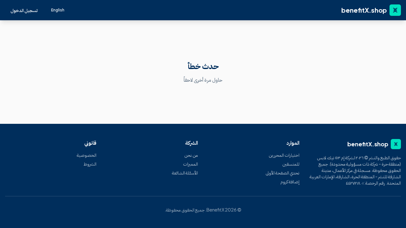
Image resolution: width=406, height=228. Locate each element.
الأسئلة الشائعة (185, 172)
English (57, 10)
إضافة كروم (289, 181)
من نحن (191, 155)
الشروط (89, 164)
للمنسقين (290, 164)
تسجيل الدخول (24, 10)
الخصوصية (86, 155)
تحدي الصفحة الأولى (282, 172)
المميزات (190, 164)
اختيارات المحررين (284, 155)
